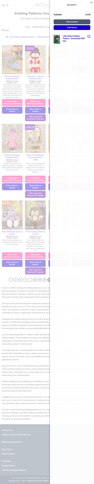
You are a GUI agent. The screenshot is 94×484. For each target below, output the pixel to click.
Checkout (72, 27)
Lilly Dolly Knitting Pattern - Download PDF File (74, 38)
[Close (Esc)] (91, 2)
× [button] (88, 36)
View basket (72, 22)
